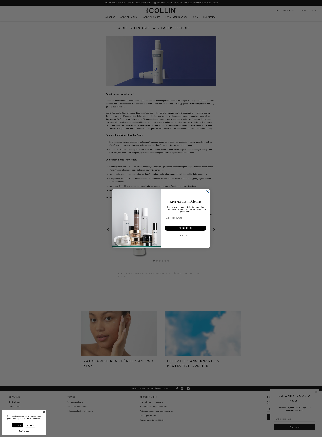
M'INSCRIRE (185, 228)
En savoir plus (37, 419)
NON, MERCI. (185, 236)
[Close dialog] (207, 191)
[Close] (44, 412)
